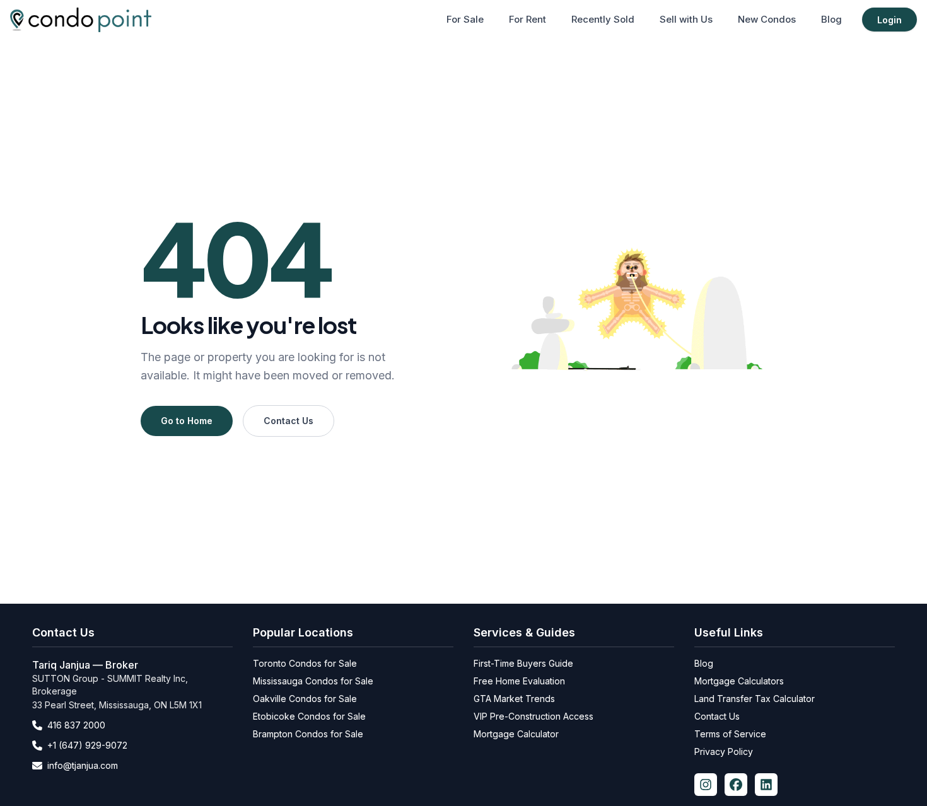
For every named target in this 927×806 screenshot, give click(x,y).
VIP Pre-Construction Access (533, 716)
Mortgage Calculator (516, 733)
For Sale (465, 19)
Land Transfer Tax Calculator (754, 698)
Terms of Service (730, 733)
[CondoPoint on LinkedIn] (766, 784)
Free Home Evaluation (519, 681)
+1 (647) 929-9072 (87, 745)
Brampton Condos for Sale (308, 733)
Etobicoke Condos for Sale (309, 716)
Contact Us (288, 420)
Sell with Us (686, 19)
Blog (831, 19)
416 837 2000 (76, 725)
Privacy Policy (723, 751)
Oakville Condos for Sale (305, 698)
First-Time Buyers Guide (523, 663)
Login (889, 19)
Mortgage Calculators (739, 681)
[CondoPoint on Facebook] (736, 784)
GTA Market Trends (514, 698)
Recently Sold (602, 19)
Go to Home (187, 420)
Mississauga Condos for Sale (313, 681)
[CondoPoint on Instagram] (705, 784)
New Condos (767, 19)
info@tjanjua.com (82, 765)
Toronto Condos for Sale (305, 663)
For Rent (527, 19)
